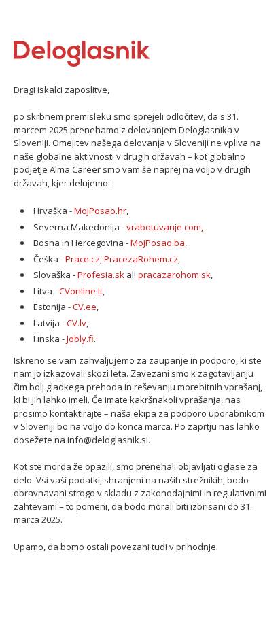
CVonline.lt (81, 291)
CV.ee (85, 306)
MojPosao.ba (157, 243)
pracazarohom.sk (174, 275)
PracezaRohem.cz (141, 259)
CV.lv (76, 323)
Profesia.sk (100, 275)
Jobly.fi (80, 338)
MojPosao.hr (100, 211)
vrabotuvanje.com (163, 227)
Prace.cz (82, 259)
